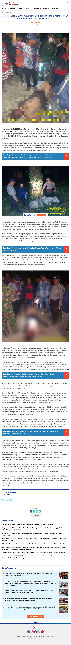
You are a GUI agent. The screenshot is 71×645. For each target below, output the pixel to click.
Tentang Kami (50, 636)
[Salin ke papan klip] (40, 511)
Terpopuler (11, 8)
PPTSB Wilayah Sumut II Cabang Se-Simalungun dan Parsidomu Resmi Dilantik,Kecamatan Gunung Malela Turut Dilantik (30, 608)
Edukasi (27, 8)
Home (4, 8)
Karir (35, 636)
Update (42, 215)
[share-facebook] (31, 511)
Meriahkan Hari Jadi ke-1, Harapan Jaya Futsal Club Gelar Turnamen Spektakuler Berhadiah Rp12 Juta (28, 574)
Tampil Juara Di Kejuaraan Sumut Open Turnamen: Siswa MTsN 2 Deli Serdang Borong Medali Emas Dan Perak (29, 591)
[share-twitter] (34, 511)
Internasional (36, 8)
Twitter (39, 634)
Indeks (20, 8)
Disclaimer (30, 636)
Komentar (36, 515)
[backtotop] (35, 623)
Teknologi (54, 8)
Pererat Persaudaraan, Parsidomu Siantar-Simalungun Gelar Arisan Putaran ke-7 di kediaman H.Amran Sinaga (28, 599)
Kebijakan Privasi (21, 636)
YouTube (43, 634)
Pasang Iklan (41, 636)
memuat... (6, 494)
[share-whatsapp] (37, 511)
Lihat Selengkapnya (35, 616)
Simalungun (6, 500)
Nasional (46, 8)
